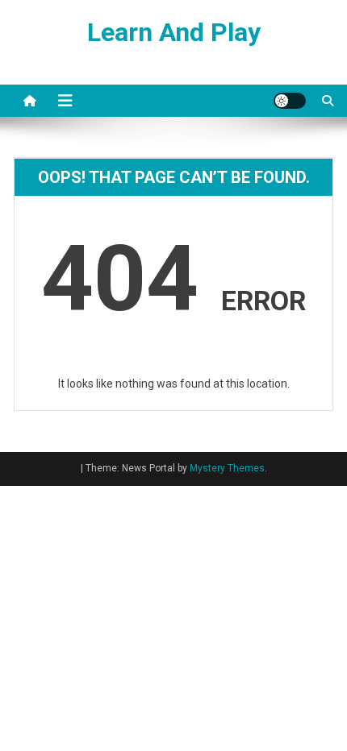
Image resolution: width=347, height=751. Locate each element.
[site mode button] (290, 101)
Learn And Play (174, 32)
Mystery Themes (227, 468)
